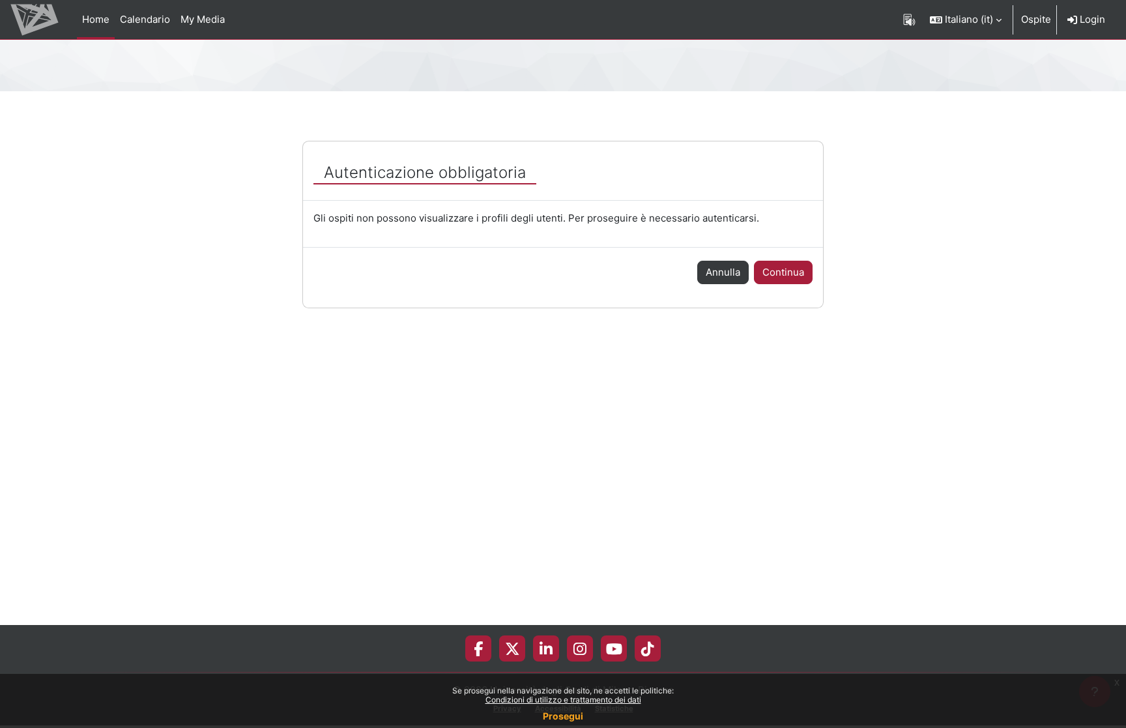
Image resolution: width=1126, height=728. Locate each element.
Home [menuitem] (95, 19)
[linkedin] (546, 648)
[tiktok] (647, 648)
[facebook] (478, 648)
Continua (783, 272)
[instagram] (579, 648)
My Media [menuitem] (202, 19)
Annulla (723, 272)
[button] (965, 19)
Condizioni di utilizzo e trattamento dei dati (563, 700)
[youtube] (614, 648)
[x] (512, 648)
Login (1091, 19)
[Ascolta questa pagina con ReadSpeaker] (909, 19)
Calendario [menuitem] (145, 19)
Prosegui (563, 715)
